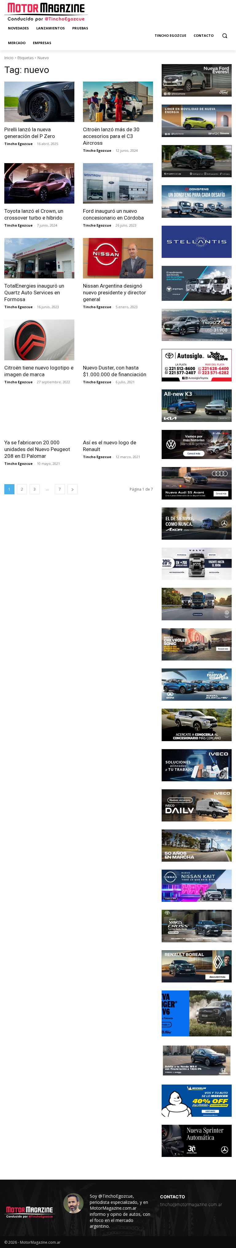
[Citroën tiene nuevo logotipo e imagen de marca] (39, 340)
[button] (224, 36)
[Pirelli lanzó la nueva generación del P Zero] (39, 102)
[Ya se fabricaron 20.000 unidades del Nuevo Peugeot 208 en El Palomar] (39, 415)
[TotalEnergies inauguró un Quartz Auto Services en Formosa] (39, 258)
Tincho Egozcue (18, 143)
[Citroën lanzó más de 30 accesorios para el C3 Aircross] (118, 102)
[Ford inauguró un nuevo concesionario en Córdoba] (118, 183)
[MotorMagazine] (46, 12)
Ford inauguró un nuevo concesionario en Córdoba (113, 214)
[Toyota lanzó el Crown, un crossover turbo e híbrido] (39, 183)
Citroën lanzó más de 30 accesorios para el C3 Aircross (111, 136)
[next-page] (72, 489)
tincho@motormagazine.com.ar (191, 1204)
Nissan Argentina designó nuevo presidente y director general (114, 292)
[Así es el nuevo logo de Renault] (118, 415)
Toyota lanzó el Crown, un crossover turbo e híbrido (33, 214)
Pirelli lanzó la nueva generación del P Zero (29, 132)
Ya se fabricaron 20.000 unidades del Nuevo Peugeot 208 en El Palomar (37, 449)
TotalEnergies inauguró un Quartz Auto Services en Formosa (34, 292)
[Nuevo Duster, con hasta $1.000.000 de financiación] (118, 340)
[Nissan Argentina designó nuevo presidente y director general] (118, 258)
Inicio (9, 57)
